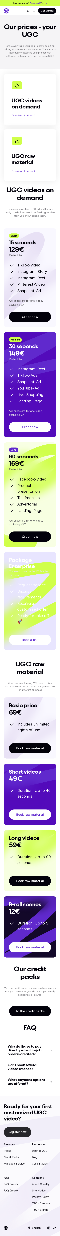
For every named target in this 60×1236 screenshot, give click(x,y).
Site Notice (39, 1190)
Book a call (30, 640)
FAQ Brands (11, 1184)
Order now (30, 317)
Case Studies (40, 1163)
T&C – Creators (41, 1203)
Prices (7, 1150)
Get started (47, 10)
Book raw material (30, 748)
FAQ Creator (11, 1190)
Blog (34, 1157)
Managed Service (14, 1163)
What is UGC (39, 1150)
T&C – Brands (40, 1209)
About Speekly (40, 1184)
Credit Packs (11, 1157)
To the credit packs (30, 1011)
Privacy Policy (40, 1197)
